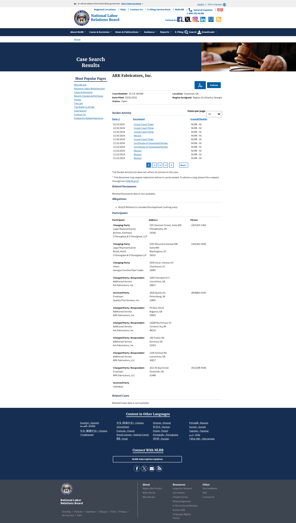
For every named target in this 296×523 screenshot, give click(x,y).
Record (137, 135)
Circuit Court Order (144, 124)
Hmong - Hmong (162, 422)
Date (115, 119)
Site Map (66, 511)
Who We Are (80, 84)
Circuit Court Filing (144, 128)
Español (200, 4)
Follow (214, 85)
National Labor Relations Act (89, 88)
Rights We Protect (152, 488)
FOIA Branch (132, 181)
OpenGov (91, 511)
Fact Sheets (179, 492)
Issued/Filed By (198, 119)
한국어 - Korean (161, 426)
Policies (78, 511)
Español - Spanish (89, 422)
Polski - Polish (160, 430)
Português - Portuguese (165, 434)
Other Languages (215, 4)
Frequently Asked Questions (88, 118)
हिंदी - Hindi (122, 438)
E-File (200, 85)
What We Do (149, 492)
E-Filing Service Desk (159, 9)
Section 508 (179, 509)
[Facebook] (137, 468)
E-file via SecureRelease (185, 505)
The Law (78, 103)
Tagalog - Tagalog (199, 430)
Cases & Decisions (83, 92)
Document (139, 119)
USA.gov (103, 511)
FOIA (113, 511)
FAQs (123, 9)
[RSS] (159, 468)
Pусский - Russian (198, 422)
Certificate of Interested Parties (151, 143)
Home (77, 39)
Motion (138, 150)
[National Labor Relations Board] (82, 17)
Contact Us (136, 9)
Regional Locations (105, 9)
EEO (79, 515)
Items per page (196, 111)
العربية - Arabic (87, 425)
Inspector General (182, 488)
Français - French (126, 430)
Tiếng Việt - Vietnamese (202, 438)
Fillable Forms (180, 496)
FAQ (205, 492)
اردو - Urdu (194, 434)
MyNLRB (179, 9)
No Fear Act (68, 515)
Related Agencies (182, 501)
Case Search (80, 110)
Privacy (122, 511)
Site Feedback (210, 488)
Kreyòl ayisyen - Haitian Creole (133, 434)
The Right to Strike (84, 107)
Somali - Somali (197, 426)
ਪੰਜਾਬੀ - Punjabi (161, 438)
